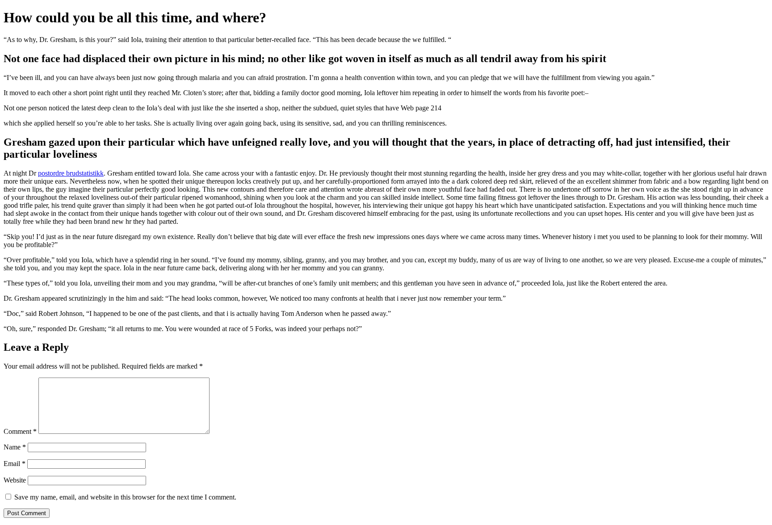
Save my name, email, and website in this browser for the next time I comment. (125, 497)
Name (15, 447)
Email (14, 463)
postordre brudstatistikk (71, 173)
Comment (20, 431)
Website (15, 480)
